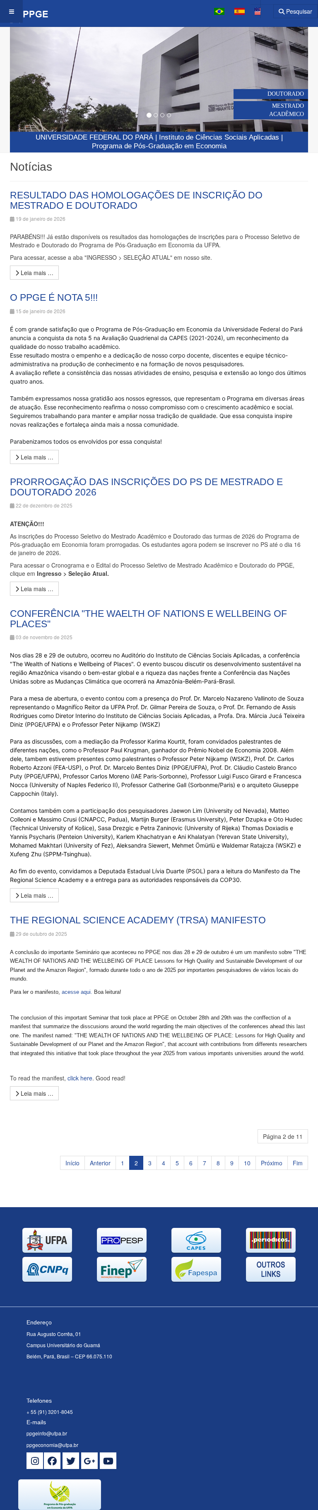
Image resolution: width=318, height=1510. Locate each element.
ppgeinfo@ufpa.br (46, 1433)
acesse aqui (76, 992)
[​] (34, 1460)
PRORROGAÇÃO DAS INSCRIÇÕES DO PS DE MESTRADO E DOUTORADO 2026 (146, 487)
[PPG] (24, 11)
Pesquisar (298, 11)
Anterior (100, 1163)
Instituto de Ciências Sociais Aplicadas (219, 137)
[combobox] (262, 8)
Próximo (271, 1163)
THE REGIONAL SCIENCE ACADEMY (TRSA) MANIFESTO (138, 920)
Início (72, 1163)
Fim (298, 1163)
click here (79, 1078)
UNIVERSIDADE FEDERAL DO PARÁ (94, 137)
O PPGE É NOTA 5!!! (54, 297)
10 (247, 1163)
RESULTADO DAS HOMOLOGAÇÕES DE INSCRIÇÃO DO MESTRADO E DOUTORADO (136, 200)
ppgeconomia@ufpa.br (52, 1444)
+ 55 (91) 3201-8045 (49, 1411)
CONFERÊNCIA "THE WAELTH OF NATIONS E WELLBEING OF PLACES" (148, 618)
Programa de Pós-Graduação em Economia (159, 146)
